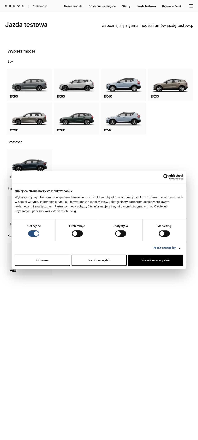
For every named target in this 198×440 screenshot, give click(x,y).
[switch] (77, 233)
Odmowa (42, 260)
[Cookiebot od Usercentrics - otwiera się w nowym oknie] (166, 177)
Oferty (126, 6)
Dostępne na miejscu (102, 6)
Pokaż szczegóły (164, 247)
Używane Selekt (172, 6)
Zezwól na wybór (99, 260)
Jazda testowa (146, 6)
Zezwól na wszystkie (156, 260)
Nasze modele (73, 6)
